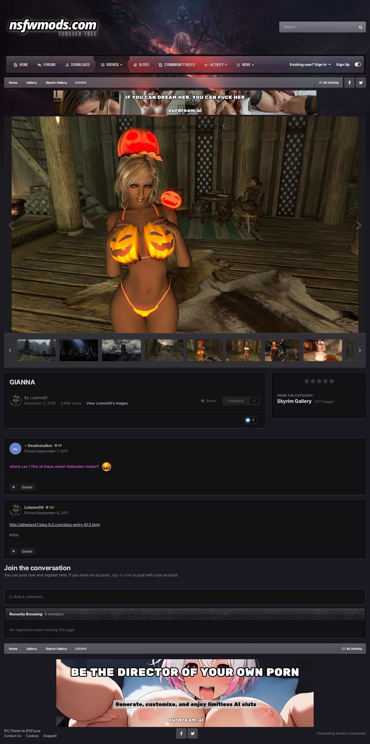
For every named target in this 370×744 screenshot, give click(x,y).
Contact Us (12, 736)
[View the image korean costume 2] (323, 350)
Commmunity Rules (179, 64)
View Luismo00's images (107, 403)
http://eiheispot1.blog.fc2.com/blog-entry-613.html (54, 524)
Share (210, 401)
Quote (27, 487)
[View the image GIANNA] (204, 350)
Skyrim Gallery (294, 401)
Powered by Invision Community (341, 733)
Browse (112, 64)
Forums (49, 64)
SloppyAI (50, 736)
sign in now (121, 575)
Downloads (80, 64)
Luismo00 (38, 397)
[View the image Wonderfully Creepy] (79, 350)
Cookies (32, 736)
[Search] (360, 27)
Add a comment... (29, 596)
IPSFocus (33, 731)
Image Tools (343, 323)
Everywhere (339, 27)
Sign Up (342, 64)
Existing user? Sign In (309, 64)
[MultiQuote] (13, 487)
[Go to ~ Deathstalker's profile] (15, 449)
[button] (10, 350)
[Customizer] (358, 64)
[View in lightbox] (185, 224)
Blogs (143, 64)
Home (23, 64)
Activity (216, 64)
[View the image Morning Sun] (164, 350)
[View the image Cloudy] (121, 350)
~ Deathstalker (38, 445)
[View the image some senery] (36, 350)
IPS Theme (12, 731)
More (246, 64)
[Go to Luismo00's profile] (15, 401)
